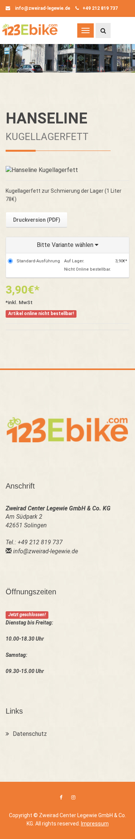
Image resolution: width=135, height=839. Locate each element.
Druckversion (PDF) (36, 220)
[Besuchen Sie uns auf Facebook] (61, 797)
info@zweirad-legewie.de (42, 8)
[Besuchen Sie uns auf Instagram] (73, 797)
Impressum (95, 824)
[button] (67, 245)
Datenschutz (30, 733)
